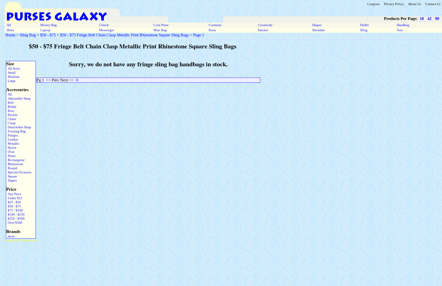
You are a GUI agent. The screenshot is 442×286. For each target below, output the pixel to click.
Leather (12, 139)
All (9, 25)
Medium (12, 77)
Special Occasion (18, 172)
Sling (363, 30)
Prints (11, 156)
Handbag (403, 25)
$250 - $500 (15, 218)
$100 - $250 (15, 214)
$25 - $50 (13, 202)
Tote (400, 30)
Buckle (12, 115)
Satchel (263, 30)
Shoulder (319, 30)
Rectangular (15, 160)
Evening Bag (16, 131)
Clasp (11, 123)
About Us (414, 4)
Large (11, 81)
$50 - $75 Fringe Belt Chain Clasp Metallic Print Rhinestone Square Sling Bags (124, 35)
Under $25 (14, 198)
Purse (212, 30)
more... (11, 236)
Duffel (364, 25)
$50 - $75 (48, 35)
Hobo (10, 30)
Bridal (11, 107)
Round (11, 168)
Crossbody (265, 25)
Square (11, 176)
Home (10, 35)
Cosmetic (215, 25)
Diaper (317, 25)
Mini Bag (160, 30)
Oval (10, 152)
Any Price (13, 194)
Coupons (373, 4)
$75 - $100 (14, 210)
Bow (10, 111)
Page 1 (198, 35)
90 (437, 18)
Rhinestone (15, 164)
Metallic (12, 143)
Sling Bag (28, 35)
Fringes (12, 135)
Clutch (103, 25)
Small (11, 73)
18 (422, 18)
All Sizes (13, 68)
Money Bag (49, 25)
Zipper (11, 180)
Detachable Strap (18, 127)
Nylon (11, 148)
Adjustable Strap (18, 98)
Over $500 (14, 223)
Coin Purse (161, 25)
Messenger (106, 30)
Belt (10, 102)
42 (429, 18)
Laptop (45, 30)
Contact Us (432, 4)
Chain (11, 119)
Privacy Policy (394, 4)
